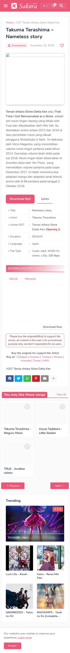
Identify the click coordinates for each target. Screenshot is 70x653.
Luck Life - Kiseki (16, 574)
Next (58, 486)
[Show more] (53, 378)
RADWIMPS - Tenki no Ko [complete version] (49, 614)
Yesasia (57, 357)
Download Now (52, 327)
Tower (37, 360)
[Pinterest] (36, 378)
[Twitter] (18, 378)
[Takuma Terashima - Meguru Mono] (17, 413)
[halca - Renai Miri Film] (50, 558)
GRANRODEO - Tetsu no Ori (19, 614)
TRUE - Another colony (14, 471)
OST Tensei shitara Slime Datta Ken (38, 22)
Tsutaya (46, 357)
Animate (26, 360)
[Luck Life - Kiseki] (19, 558)
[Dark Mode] (45, 6)
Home (9, 22)
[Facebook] (10, 378)
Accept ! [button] (12, 646)
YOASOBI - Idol (17, 537)
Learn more (25, 637)
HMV (46, 360)
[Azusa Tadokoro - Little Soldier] (52, 413)
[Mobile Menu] (5, 6)
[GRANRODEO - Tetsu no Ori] (19, 596)
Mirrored (30, 279)
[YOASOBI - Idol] (35, 524)
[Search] (62, 6)
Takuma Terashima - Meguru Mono (17, 431)
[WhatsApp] (27, 378)
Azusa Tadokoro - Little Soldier (50, 431)
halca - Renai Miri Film (48, 576)
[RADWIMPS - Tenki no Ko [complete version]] (50, 596)
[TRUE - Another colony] (17, 453)
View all (61, 394)
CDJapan (22, 357)
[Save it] (62, 45)
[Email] (45, 378)
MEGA (13, 279)
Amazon (34, 357)
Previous (14, 486)
